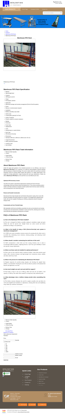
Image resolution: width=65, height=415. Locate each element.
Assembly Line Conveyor (43, 377)
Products (8, 32)
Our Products (10, 9)
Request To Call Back (8, 332)
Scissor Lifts (41, 375)
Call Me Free (43, 404)
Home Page (25, 9)
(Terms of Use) (24, 410)
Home (7, 31)
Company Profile (35, 9)
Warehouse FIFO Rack (11, 34)
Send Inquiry (23, 404)
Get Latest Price (9, 331)
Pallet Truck (41, 381)
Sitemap (27, 384)
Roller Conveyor (42, 383)
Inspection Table (42, 379)
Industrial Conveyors (43, 372)
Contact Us (44, 9)
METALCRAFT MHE (16, 4)
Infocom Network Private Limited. (23, 412)
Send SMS (33, 404)
